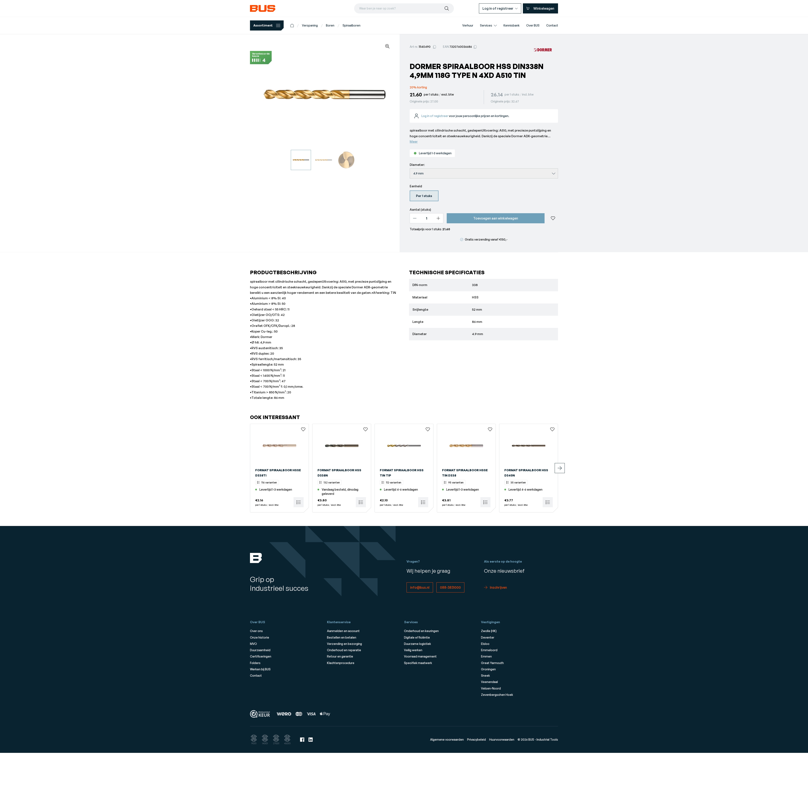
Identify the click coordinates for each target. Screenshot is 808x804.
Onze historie (259, 637)
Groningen (488, 669)
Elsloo (485, 644)
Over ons (256, 631)
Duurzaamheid (260, 650)
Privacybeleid (476, 739)
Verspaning (310, 25)
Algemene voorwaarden (447, 739)
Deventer (487, 637)
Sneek (485, 675)
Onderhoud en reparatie (344, 650)
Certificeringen (260, 656)
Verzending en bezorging (344, 644)
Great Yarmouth (492, 663)
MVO (253, 644)
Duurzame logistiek (417, 644)
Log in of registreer (434, 116)
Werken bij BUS (260, 669)
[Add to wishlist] (553, 218)
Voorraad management (420, 656)
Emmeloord (489, 650)
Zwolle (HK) (489, 631)
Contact (256, 675)
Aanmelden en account (343, 631)
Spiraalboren (351, 25)
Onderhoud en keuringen (421, 631)
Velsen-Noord (491, 688)
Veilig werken (413, 650)
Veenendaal (489, 682)
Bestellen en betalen (341, 637)
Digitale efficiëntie (417, 637)
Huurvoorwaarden (501, 739)
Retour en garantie (340, 656)
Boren (330, 25)
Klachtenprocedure (340, 663)
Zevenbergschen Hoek (497, 694)
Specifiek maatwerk (418, 663)
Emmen (486, 656)
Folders (255, 663)
